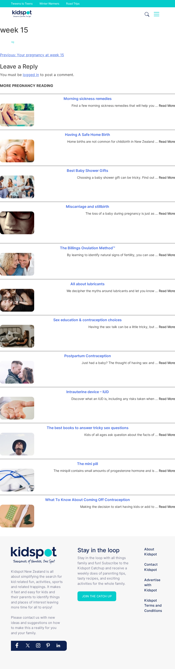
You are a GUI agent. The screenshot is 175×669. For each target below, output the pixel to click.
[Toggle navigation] (156, 14)
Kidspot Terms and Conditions (153, 605)
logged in (31, 74)
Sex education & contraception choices (87, 320)
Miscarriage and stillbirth (87, 206)
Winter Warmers (49, 3)
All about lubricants (87, 284)
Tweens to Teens (22, 3)
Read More (167, 105)
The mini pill (87, 463)
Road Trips (73, 3)
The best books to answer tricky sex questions (88, 427)
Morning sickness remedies (88, 98)
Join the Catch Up (97, 596)
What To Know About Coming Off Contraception (87, 499)
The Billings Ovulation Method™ (87, 248)
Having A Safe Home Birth (87, 134)
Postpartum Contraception (87, 356)
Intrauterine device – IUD (87, 391)
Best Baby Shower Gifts (87, 170)
